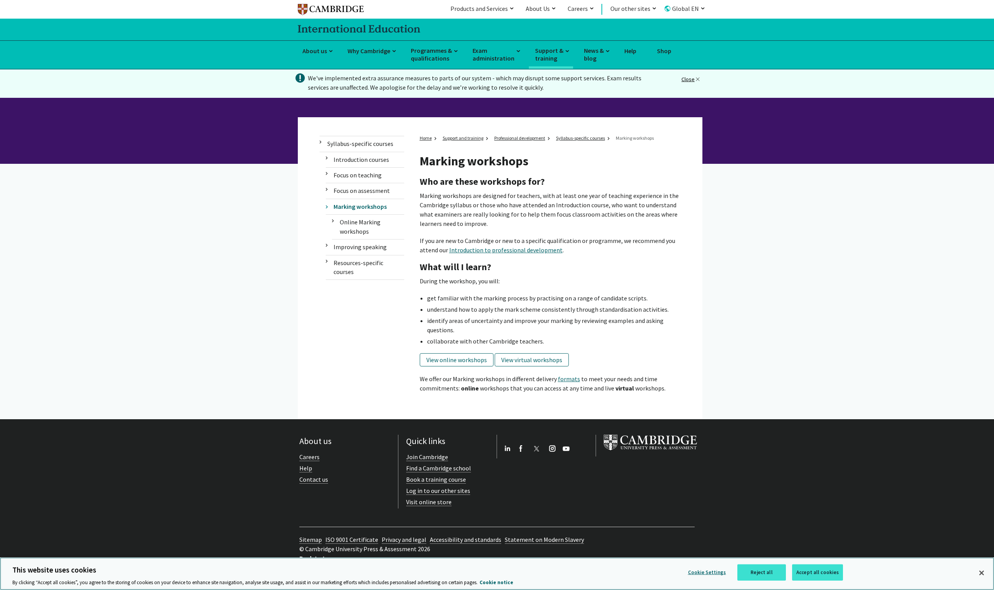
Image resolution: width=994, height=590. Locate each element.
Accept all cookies (817, 572)
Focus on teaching (358, 175)
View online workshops (456, 360)
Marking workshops (360, 206)
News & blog (594, 54)
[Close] (981, 572)
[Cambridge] (331, 10)
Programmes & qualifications (431, 54)
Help (630, 51)
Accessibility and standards (465, 539)
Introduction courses (361, 159)
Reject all (761, 572)
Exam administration (493, 54)
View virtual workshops (531, 360)
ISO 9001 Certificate (351, 539)
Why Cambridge (369, 51)
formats (569, 379)
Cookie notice (496, 582)
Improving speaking (360, 247)
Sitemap (310, 539)
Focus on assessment (362, 190)
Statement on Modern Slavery (544, 539)
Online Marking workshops (360, 226)
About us (314, 51)
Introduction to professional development (506, 250)
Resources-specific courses (358, 267)
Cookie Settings (707, 572)
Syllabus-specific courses (360, 144)
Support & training (549, 54)
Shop (664, 51)
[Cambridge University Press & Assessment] (650, 452)
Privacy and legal (404, 539)
